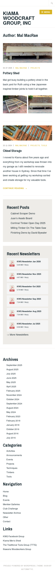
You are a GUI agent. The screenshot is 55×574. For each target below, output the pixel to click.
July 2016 (11, 437)
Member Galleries (11, 504)
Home (6, 491)
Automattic (27, 569)
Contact (6, 521)
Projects (35, 68)
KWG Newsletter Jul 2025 (28, 323)
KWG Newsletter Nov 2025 (29, 274)
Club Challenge (10, 508)
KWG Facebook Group (13, 536)
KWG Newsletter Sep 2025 (29, 298)
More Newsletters (19, 334)
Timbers (10, 472)
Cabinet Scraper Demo (23, 213)
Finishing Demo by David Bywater (29, 232)
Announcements (14, 455)
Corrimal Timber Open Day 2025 (28, 223)
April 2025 (11, 386)
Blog (5, 495)
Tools (44, 145)
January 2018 (12, 424)
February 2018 (13, 420)
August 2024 (12, 407)
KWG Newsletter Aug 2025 (29, 311)
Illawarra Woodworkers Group (17, 549)
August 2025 (12, 369)
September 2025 (14, 365)
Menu (47, 12)
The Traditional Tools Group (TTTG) (20, 544)
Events (9, 459)
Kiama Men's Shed (12, 540)
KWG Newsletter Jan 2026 (29, 261)
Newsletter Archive (12, 512)
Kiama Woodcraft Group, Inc (19, 18)
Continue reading (19, 188)
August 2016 (12, 433)
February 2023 (13, 416)
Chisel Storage (12, 151)
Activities (10, 450)
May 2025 (11, 382)
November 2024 (14, 395)
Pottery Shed (11, 73)
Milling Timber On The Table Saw (28, 227)
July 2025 (11, 373)
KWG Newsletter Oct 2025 (29, 286)
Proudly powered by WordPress (19, 566)
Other (5, 517)
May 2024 (11, 412)
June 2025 (11, 377)
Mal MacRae (21, 68)
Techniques (11, 468)
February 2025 (13, 390)
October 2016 (12, 429)
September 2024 (14, 403)
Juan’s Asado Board (21, 218)
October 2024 (12, 399)
